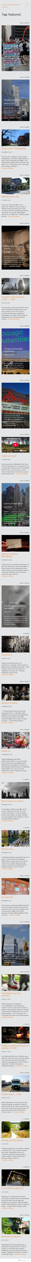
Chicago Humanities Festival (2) (13, 350)
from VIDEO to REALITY (13, 1188)
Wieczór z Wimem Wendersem (10, 555)
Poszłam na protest (13, 100)
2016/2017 (7, 655)
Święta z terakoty (10, 703)
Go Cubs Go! (7, 897)
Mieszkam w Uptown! (11, 1236)
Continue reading (9, 68)
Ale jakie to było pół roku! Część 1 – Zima (13, 298)
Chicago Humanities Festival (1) (13, 404)
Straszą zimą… (8, 849)
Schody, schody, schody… (13, 1140)
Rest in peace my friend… (13, 801)
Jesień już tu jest (9, 456)
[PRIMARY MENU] (27, 4)
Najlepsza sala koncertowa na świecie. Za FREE (15, 1046)
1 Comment (26, 633)
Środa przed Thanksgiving (14, 148)
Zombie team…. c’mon (12, 1094)
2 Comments (25, 779)
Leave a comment (24, 23)
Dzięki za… (6, 751)
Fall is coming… (11, 944)
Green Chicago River (13, 503)
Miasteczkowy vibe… (11, 196)
